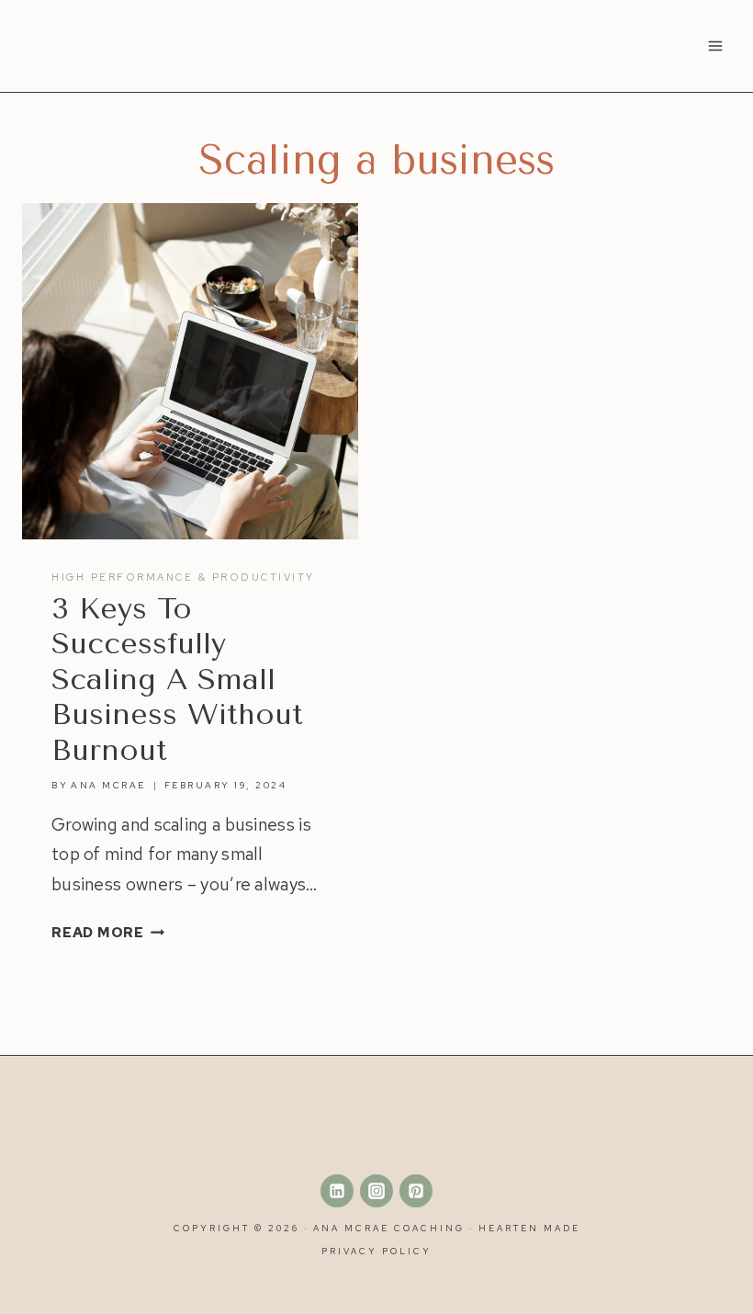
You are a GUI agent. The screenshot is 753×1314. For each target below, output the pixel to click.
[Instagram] (376, 1190)
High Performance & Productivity (183, 577)
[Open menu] (715, 45)
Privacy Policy (376, 1251)
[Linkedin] (337, 1190)
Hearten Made (529, 1228)
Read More (108, 932)
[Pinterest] (416, 1190)
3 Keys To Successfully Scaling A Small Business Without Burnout (177, 679)
